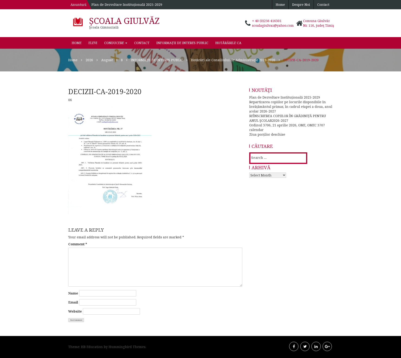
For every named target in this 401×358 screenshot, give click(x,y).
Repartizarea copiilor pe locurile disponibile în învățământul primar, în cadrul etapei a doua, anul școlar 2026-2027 (290, 106)
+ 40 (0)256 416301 (266, 21)
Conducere (114, 43)
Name (73, 293)
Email (73, 302)
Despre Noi (301, 4)
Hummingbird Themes (127, 347)
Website (75, 311)
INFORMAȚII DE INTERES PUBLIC (182, 43)
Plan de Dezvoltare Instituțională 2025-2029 (126, 4)
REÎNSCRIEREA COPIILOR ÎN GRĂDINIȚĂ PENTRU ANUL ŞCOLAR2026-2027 (287, 118)
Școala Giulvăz (124, 20)
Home (280, 4)
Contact (323, 4)
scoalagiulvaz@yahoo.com (273, 25)
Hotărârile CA (228, 43)
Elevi (92, 43)
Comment (77, 244)
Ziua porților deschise (267, 134)
